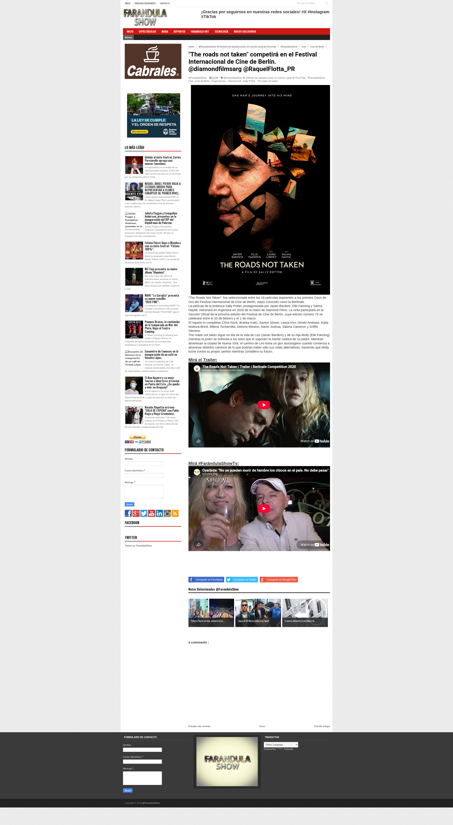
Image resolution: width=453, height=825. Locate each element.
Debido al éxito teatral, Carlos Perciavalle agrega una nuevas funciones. (163, 160)
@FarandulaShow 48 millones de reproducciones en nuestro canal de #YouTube (265, 77)
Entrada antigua (322, 726)
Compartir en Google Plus (281, 579)
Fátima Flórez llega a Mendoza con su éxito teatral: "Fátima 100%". (163, 246)
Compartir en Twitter (244, 579)
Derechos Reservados (145, 3)
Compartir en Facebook (209, 579)
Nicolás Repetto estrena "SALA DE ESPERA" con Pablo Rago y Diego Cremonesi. (162, 410)
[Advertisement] (243, 560)
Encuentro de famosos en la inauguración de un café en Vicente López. (161, 354)
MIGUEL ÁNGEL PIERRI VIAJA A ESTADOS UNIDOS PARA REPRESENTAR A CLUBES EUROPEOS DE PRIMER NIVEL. (163, 188)
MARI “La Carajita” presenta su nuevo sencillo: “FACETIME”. (162, 298)
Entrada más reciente (199, 726)
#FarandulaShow (316, 77)
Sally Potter (249, 81)
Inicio (127, 3)
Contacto (165, 3)
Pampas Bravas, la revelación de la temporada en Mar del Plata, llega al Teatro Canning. (162, 327)
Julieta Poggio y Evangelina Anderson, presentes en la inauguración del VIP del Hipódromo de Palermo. (161, 218)
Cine (190, 81)
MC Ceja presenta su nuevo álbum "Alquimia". (161, 270)
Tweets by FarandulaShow (138, 545)
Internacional (234, 81)
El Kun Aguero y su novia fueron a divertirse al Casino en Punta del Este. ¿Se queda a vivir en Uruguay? (162, 383)
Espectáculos (147, 31)
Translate (288, 749)
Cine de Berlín (202, 81)
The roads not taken (267, 81)
